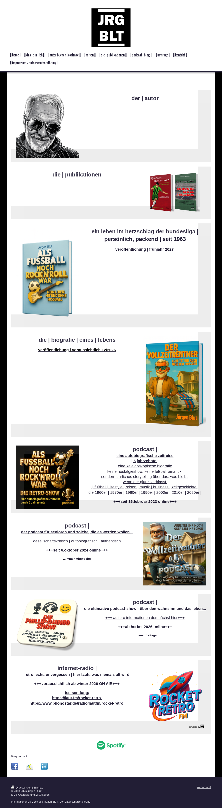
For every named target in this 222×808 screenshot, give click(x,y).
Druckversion (23, 787)
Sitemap (38, 787)
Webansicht (204, 787)
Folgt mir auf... (20, 756)
